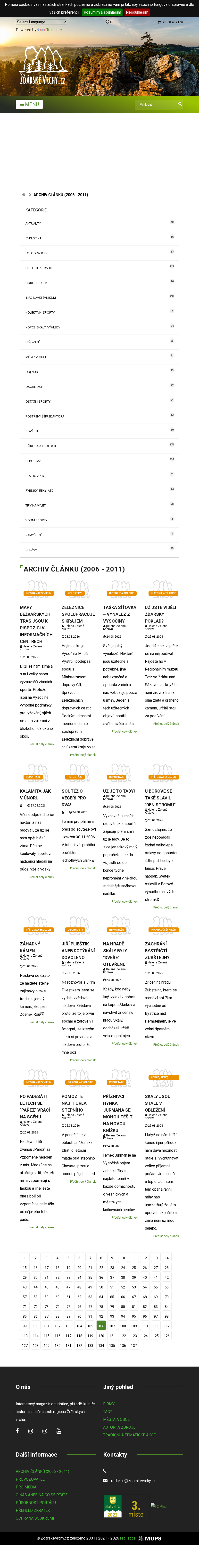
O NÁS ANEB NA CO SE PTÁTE (41, 1495)
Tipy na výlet (35, 505)
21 (90, 1268)
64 (101, 1297)
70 (167, 1297)
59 (47, 1297)
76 (79, 1307)
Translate (54, 29)
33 (68, 1277)
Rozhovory (34, 475)
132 (79, 1346)
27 (156, 1268)
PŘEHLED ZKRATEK (33, 1510)
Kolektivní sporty (40, 312)
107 (112, 1326)
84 (167, 1307)
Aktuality (33, 223)
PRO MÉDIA (26, 1487)
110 (145, 1326)
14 (167, 1258)
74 (57, 1307)
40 (145, 1277)
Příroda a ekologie (41, 446)
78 (101, 1307)
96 (145, 1316)
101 (47, 1326)
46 (57, 1287)
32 (57, 1277)
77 (90, 1307)
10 (123, 1258)
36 (101, 1277)
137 (134, 1346)
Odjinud (31, 372)
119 (90, 1336)
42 (167, 1277)
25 (134, 1268)
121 (112, 1336)
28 (167, 1268)
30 (36, 1277)
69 (156, 1297)
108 (123, 1326)
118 (79, 1336)
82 (145, 1307)
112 (167, 1326)
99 (25, 1326)
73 (47, 1307)
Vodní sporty (36, 520)
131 (68, 1346)
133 (90, 1346)
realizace (128, 1538)
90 (79, 1316)
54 (145, 1287)
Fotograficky (36, 253)
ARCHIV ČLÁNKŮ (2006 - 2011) (42, 1471)
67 (134, 1297)
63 (90, 1297)
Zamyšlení (33, 535)
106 (101, 1326)
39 (134, 1277)
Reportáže (33, 461)
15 (25, 1268)
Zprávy (31, 550)
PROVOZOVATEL (30, 1479)
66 (123, 1297)
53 (134, 1287)
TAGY (107, 1411)
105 (90, 1326)
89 (68, 1316)
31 (47, 1277)
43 (25, 1287)
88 (57, 1316)
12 (145, 1258)
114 (36, 1336)
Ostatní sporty (37, 401)
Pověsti (31, 431)
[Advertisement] (99, 150)
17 (47, 1268)
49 (90, 1287)
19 (68, 1268)
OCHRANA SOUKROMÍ (35, 1518)
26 (145, 1268)
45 (47, 1287)
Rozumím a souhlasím (102, 12)
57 (25, 1297)
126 (167, 1336)
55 (156, 1287)
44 (36, 1287)
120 (101, 1336)
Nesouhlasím (137, 12)
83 (156, 1307)
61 (68, 1297)
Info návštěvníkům (40, 297)
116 (57, 1336)
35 (90, 1277)
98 (167, 1316)
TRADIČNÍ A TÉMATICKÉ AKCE (129, 1435)
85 (25, 1316)
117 (68, 1336)
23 (112, 1268)
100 (36, 1326)
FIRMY (109, 1404)
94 (123, 1316)
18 (57, 1268)
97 (156, 1316)
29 (25, 1277)
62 (79, 1297)
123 (134, 1336)
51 (112, 1287)
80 (123, 1307)
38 (123, 1277)
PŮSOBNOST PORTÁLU (36, 1502)
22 (101, 1268)
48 (79, 1287)
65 (112, 1297)
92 (101, 1316)
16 (36, 1268)
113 (25, 1336)
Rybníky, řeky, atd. (39, 490)
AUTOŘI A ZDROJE (119, 1427)
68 (145, 1297)
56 (167, 1287)
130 (57, 1346)
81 (134, 1307)
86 (36, 1316)
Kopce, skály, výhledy (42, 327)
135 (112, 1346)
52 (123, 1287)
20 (79, 1268)
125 (156, 1336)
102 (57, 1326)
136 (123, 1346)
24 (123, 1268)
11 (134, 1258)
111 (156, 1326)
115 (47, 1336)
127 (25, 1346)
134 (101, 1346)
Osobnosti (34, 386)
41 (156, 1277)
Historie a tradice (39, 268)
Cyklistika (33, 238)
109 (134, 1326)
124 (145, 1336)
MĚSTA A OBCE (116, 1419)
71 (25, 1307)
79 (112, 1307)
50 (101, 1287)
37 (112, 1277)
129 (47, 1346)
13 (156, 1258)
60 (57, 1297)
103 (68, 1326)
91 (90, 1316)
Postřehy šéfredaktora (44, 416)
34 (79, 1277)
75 (68, 1307)
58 (36, 1297)
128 (36, 1346)
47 (68, 1287)
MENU (31, 104)
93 (112, 1316)
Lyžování (32, 342)
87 (47, 1316)
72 (36, 1307)
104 (79, 1326)
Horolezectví (36, 283)
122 (123, 1336)
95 (134, 1316)
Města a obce (36, 357)
